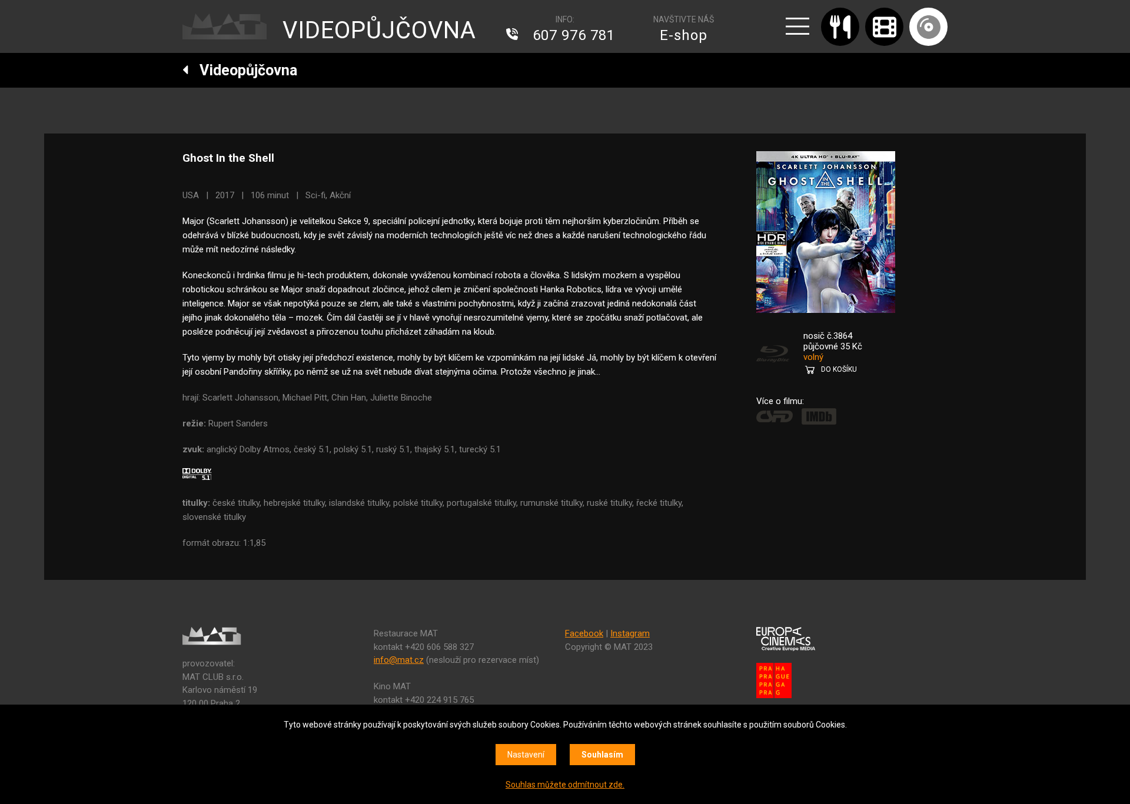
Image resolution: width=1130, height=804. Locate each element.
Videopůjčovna (243, 70)
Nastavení (525, 754)
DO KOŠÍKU (839, 369)
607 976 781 (574, 35)
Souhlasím (602, 754)
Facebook (584, 633)
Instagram (630, 633)
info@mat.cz (399, 660)
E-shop (683, 35)
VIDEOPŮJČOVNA (379, 30)
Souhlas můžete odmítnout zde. (565, 784)
